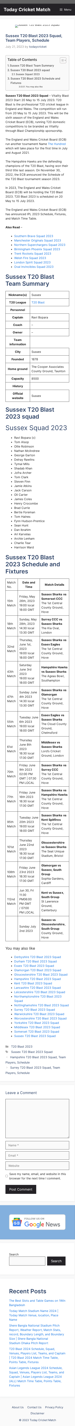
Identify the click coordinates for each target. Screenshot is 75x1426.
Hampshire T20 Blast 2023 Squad (37, 979)
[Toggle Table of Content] (61, 60)
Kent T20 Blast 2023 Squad (33, 983)
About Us (18, 1407)
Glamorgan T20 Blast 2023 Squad (37, 970)
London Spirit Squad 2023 (32, 262)
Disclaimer (37, 1413)
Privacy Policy (54, 1407)
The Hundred (57, 144)
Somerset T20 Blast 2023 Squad (36, 1031)
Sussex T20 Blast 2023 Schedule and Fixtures (35, 81)
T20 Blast (38, 302)
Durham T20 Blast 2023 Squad (35, 961)
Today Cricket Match (27, 9)
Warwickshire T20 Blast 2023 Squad (39, 1014)
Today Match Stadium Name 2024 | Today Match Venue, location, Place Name (33, 1315)
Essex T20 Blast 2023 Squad (34, 966)
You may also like (34, 86)
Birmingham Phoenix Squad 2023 (37, 249)
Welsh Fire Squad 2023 (30, 258)
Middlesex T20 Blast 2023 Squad (37, 1027)
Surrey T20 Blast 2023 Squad (34, 1009)
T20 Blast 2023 (21, 1046)
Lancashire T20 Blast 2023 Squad (37, 987)
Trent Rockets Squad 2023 (32, 253)
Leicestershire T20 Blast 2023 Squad (39, 992)
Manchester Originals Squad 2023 (37, 240)
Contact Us (34, 1407)
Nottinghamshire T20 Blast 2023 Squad (41, 1005)
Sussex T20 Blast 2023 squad (30, 70)
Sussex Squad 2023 (28, 74)
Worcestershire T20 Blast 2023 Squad (40, 1018)
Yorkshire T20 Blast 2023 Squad (36, 1023)
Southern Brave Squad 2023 (33, 236)
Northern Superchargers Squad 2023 (39, 245)
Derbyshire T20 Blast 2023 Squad (37, 957)
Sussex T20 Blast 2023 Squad (35, 1036)
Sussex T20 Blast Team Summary (32, 65)
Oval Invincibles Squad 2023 (34, 267)
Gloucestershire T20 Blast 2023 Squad (41, 974)
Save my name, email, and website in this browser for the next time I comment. (37, 1176)
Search (14, 1254)
